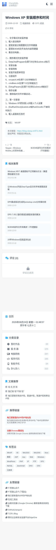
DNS (30, 466)
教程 (8, 457)
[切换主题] (47, 4)
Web (31, 457)
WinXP (17, 123)
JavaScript (21, 466)
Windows (41, 457)
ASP (16, 457)
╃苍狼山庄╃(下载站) (17, 492)
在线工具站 (13, 499)
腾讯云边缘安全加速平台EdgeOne (22, 517)
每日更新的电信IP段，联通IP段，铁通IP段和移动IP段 (27, 397)
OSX (38, 466)
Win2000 (37, 453)
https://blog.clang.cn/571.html (29, 131)
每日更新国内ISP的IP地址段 (20, 495)
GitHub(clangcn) (15, 510)
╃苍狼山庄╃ (13, 488)
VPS (42, 461)
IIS (17, 453)
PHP (21, 461)
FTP (34, 461)
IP (28, 461)
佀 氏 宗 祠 (12, 387)
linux (46, 453)
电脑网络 (26, 23)
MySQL (10, 466)
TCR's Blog (13, 513)
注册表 (9, 470)
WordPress (11, 461)
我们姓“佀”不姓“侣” (16, 391)
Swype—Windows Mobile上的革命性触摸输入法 (14, 150)
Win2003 (26, 453)
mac (23, 457)
